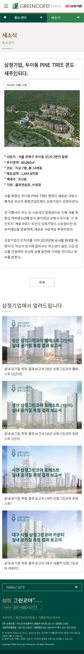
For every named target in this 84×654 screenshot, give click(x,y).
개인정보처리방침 (25, 617)
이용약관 (7, 617)
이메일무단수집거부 (49, 617)
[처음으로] (5, 20)
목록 (42, 282)
